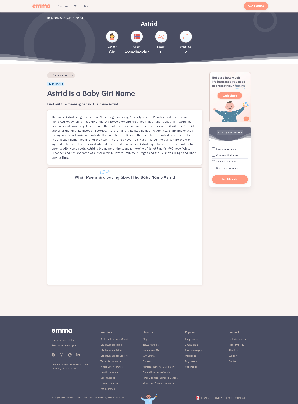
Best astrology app (194, 350)
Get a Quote (256, 6)
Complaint (240, 397)
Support (233, 355)
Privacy (218, 397)
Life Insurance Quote (111, 344)
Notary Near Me (151, 350)
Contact (233, 361)
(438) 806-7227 (237, 344)
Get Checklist (230, 179)
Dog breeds (191, 361)
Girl (76, 6)
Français (205, 397)
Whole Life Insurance (111, 366)
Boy (86, 6)
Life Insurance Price (111, 350)
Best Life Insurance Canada (114, 339)
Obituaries (190, 355)
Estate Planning (151, 344)
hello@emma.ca (237, 339)
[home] (42, 6)
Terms (228, 397)
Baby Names (191, 339)
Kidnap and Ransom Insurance (158, 383)
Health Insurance (109, 372)
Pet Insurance (107, 388)
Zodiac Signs (191, 344)
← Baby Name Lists (61, 75)
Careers (147, 361)
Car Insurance (107, 377)
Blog (145, 339)
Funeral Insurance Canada (156, 372)
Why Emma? (149, 355)
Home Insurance (109, 383)
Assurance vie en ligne (64, 345)
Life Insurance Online (63, 340)
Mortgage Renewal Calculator (158, 366)
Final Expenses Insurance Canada (160, 377)
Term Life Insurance (110, 361)
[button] (63, 6)
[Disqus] (125, 232)
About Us (233, 350)
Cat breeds (191, 366)
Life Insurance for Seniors (113, 355)
